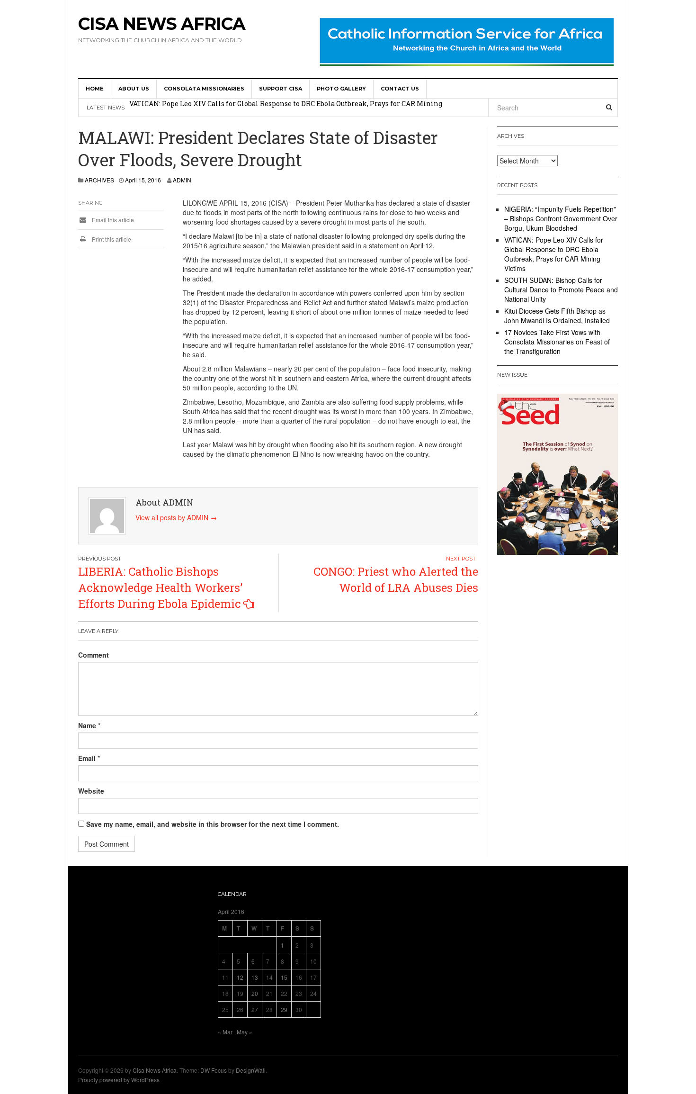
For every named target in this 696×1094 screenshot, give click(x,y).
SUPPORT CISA (280, 88)
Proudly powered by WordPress (119, 1080)
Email (87, 758)
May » (244, 1032)
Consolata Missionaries (204, 88)
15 (284, 977)
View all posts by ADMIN (176, 517)
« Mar (225, 1032)
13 (254, 977)
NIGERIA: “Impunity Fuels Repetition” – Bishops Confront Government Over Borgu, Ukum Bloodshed (560, 218)
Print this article (110, 239)
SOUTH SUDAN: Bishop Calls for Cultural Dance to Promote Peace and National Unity (561, 289)
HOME (95, 88)
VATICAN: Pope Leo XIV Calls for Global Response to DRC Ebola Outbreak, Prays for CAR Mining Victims (553, 254)
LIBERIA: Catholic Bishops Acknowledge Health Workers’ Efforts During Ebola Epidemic (160, 588)
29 (284, 1009)
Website (91, 791)
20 (254, 993)
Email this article (112, 220)
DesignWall (251, 1070)
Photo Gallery (341, 88)
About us (133, 88)
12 (240, 977)
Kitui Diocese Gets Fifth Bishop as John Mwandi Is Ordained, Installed (557, 315)
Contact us (400, 88)
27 (254, 1009)
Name (87, 725)
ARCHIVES (99, 180)
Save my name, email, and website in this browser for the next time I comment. (212, 824)
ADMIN (182, 180)
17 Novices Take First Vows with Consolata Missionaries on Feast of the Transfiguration (557, 341)
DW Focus (213, 1070)
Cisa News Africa (161, 23)
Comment (93, 655)
